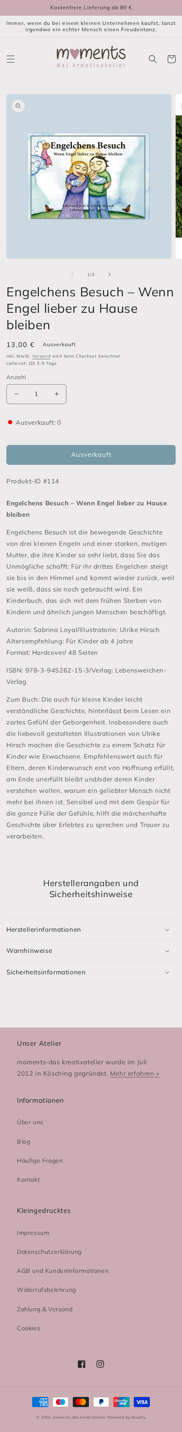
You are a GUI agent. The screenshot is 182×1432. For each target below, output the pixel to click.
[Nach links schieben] (72, 274)
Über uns (30, 1122)
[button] (10, 59)
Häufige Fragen (40, 1160)
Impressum (33, 1233)
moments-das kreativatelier (79, 1417)
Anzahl (16, 377)
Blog (23, 1141)
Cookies (28, 1328)
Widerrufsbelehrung (46, 1290)
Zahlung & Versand (44, 1309)
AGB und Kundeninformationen (62, 1271)
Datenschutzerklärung (49, 1252)
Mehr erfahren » (135, 1073)
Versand (41, 356)
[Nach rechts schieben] (109, 274)
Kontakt (28, 1179)
